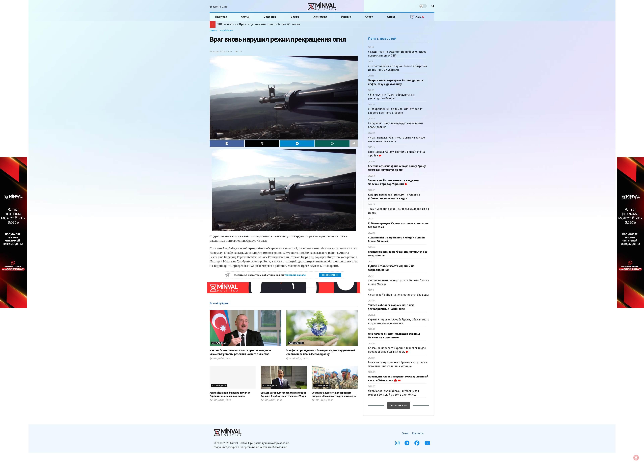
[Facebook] (416, 443)
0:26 (372, 76)
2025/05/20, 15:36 (221, 400)
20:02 (372, 372)
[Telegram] (407, 443)
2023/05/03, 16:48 (272, 400)
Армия (391, 16)
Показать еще (398, 405)
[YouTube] (427, 443)
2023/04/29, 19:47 (323, 400)
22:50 (372, 176)
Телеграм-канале (295, 275)
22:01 (372, 233)
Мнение (346, 16)
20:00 (372, 386)
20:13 (372, 358)
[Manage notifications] (636, 457)
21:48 (372, 247)
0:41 (371, 61)
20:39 (372, 329)
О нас (405, 433)
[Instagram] (397, 443)
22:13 (372, 218)
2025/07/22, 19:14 (221, 358)
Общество (270, 16)
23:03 (372, 161)
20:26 (372, 343)
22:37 (372, 190)
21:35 (372, 261)
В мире (295, 16)
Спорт (369, 16)
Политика (221, 16)
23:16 (372, 147)
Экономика (320, 16)
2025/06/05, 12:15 (298, 358)
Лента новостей (382, 38)
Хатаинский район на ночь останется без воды (398, 294)
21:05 (372, 300)
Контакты (418, 433)
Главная (214, 30)
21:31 (372, 276)
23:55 (372, 104)
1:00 (372, 47)
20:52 (372, 315)
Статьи (245, 16)
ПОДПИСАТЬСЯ (330, 275)
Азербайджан (226, 30)
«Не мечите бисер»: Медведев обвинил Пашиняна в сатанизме (261, 24)
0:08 (372, 90)
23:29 (372, 133)
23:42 (372, 119)
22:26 (372, 204)
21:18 (372, 290)
